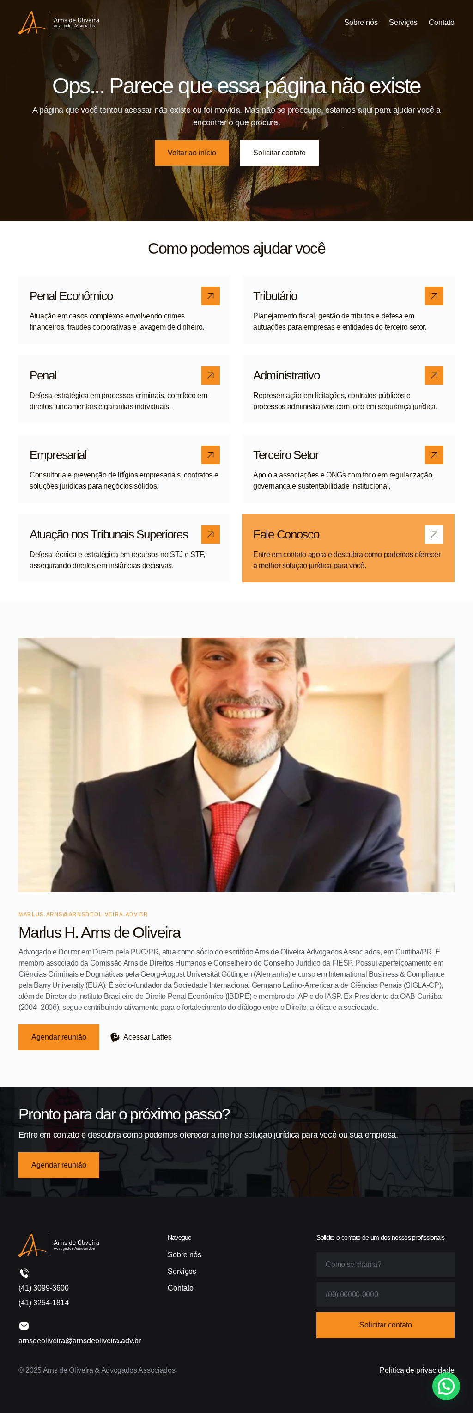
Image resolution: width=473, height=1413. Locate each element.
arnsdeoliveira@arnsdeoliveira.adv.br (79, 1341)
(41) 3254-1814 (43, 1303)
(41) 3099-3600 (43, 1288)
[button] (446, 1386)
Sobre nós (361, 22)
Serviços (403, 22)
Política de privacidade (417, 1370)
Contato (442, 22)
